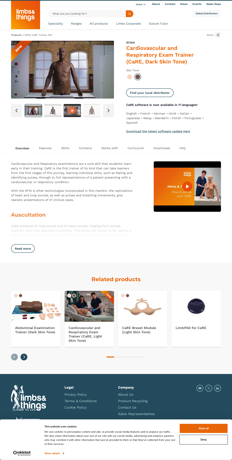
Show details (52, 453)
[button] (33, 110)
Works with (109, 148)
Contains (85, 148)
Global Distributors (207, 13)
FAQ (182, 148)
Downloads (162, 148)
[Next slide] (24, 357)
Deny (204, 439)
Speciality (55, 23)
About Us (125, 394)
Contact (170, 4)
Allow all (204, 428)
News (184, 4)
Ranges (76, 23)
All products (99, 23)
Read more (23, 248)
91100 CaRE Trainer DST (38, 35)
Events (197, 4)
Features (45, 148)
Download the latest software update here (158, 131)
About (156, 4)
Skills (65, 148)
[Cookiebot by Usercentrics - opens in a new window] (22, 453)
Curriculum (136, 148)
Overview (22, 148)
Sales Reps (213, 4)
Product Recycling (133, 401)
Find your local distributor (150, 93)
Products (16, 35)
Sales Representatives (136, 414)
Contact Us (127, 407)
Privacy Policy (76, 394)
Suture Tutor (158, 23)
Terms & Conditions (81, 401)
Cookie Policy (75, 407)
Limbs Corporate (128, 23)
